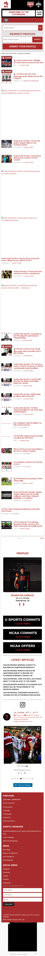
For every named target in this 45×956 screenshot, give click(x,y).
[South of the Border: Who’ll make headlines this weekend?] (6, 397)
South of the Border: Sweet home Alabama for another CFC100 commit (27, 158)
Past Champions (8, 857)
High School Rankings (10, 841)
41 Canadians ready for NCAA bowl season (28, 463)
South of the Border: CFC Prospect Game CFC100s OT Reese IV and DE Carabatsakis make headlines (28, 366)
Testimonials (7, 814)
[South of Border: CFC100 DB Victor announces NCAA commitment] (6, 274)
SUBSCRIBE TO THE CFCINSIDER (19, 13)
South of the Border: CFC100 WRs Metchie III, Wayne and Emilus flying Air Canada (27, 381)
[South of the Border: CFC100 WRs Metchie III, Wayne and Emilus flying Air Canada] (6, 382)
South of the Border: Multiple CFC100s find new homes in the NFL (28, 61)
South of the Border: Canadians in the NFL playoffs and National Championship (28, 336)
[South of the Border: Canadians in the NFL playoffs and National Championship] (6, 337)
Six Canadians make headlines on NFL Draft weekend (28, 424)
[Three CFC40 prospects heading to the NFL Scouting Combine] (6, 450)
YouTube (6, 879)
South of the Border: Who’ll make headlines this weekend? (27, 395)
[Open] (22, 745)
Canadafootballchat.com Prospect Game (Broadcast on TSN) (22, 832)
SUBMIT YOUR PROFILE (22, 46)
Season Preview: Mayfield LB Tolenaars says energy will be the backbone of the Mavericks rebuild (22, 686)
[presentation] (20, 604)
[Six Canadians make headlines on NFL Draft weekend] (6, 423)
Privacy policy (8, 807)
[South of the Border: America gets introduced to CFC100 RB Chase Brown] (21, 219)
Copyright (6, 810)
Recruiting (6, 850)
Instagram (6, 869)
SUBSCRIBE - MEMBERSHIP (12, 799)
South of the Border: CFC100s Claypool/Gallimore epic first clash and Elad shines (28, 410)
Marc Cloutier (28, 483)
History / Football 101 (10, 853)
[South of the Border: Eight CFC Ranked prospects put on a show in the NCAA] (21, 172)
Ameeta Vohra (25, 528)
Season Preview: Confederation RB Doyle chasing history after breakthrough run (21, 693)
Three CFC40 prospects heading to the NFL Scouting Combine (28, 450)
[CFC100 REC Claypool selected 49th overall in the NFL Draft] (6, 436)
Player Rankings (8, 837)
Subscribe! (8, 904)
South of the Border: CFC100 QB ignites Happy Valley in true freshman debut (27, 143)
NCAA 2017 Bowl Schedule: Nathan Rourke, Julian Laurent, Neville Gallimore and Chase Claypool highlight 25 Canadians (28, 495)
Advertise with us (9, 821)
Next (42, 538)
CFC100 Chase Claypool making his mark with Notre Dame (20, 510)
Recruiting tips (8, 860)
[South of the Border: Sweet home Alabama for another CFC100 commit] (6, 159)
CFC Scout (24, 427)
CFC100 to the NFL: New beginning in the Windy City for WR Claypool (28, 76)
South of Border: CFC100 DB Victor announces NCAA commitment (28, 272)
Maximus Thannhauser (31, 81)
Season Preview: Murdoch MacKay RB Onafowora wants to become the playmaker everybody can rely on (19, 673)
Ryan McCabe (25, 440)
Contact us (6, 817)
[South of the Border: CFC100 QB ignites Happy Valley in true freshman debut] (6, 144)
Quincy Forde (24, 65)
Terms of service (9, 803)
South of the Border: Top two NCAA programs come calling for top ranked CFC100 (20, 259)
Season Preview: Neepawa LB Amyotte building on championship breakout (19, 666)
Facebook (6, 872)
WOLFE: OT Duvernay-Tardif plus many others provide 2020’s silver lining (27, 351)
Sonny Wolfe (28, 356)
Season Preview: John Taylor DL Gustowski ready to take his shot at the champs (22, 680)
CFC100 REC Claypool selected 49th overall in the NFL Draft (28, 437)
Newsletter (7, 883)
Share (15, 954)
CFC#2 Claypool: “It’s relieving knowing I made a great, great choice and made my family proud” (28, 524)
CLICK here (39, 13)
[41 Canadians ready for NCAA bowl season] (6, 466)
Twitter (5, 876)
